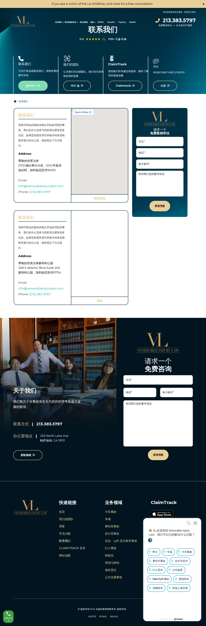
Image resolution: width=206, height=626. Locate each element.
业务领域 (58, 22)
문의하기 (31, 85)
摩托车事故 (112, 526)
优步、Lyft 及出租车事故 (121, 541)
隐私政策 (114, 616)
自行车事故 (112, 533)
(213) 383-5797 (39, 192)
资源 (92, 22)
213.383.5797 (179, 20)
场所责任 (110, 570)
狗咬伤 (109, 555)
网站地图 (64, 555)
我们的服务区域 (70, 22)
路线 (100, 301)
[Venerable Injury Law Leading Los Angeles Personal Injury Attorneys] (23, 22)
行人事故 (110, 548)
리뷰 (163, 85)
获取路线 (99, 198)
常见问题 (64, 533)
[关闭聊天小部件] (195, 523)
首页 (62, 512)
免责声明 (92, 616)
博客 (62, 526)
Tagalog (122, 22)
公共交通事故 (113, 577)
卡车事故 (110, 512)
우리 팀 (75, 85)
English (132, 22)
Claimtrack (123, 85)
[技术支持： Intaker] (178, 619)
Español (111, 22)
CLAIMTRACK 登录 (72, 548)
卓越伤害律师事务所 (106, 609)
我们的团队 (84, 22)
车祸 (108, 519)
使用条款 (103, 616)
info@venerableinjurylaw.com (40, 186)
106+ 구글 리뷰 (117, 39)
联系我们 (101, 22)
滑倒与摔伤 (112, 563)
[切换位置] (188, 523)
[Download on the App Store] (162, 514)
